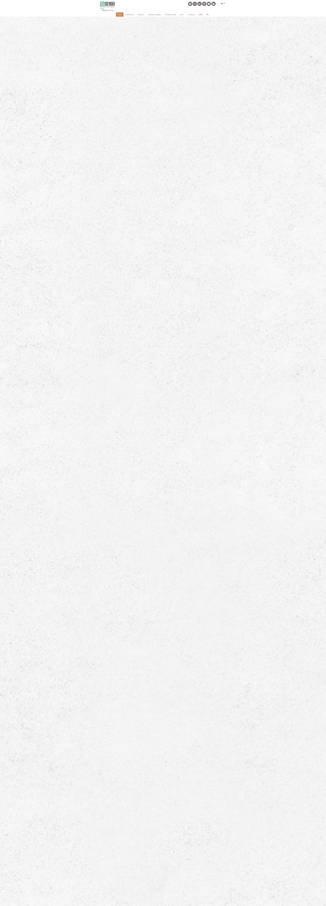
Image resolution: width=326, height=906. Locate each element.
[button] (223, 3)
